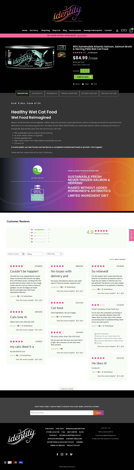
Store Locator (75, 30)
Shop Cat (56, 30)
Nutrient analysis (89, 93)
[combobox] (35, 254)
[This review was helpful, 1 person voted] (118, 293)
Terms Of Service (57, 445)
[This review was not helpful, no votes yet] (40, 300)
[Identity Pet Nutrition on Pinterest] (66, 454)
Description (22, 93)
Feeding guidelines (69, 93)
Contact (108, 30)
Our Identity (37, 93)
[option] (67, 36)
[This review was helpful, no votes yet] (36, 300)
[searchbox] (14, 254)
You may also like (109, 93)
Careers (79, 442)
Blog (65, 30)
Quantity (76, 71)
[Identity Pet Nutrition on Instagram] (62, 454)
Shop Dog (45, 30)
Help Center (72, 432)
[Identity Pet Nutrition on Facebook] (57, 454)
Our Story (34, 30)
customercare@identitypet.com (105, 435)
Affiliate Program (56, 439)
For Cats (60, 429)
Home (24, 30)
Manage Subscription (93, 30)
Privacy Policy (73, 445)
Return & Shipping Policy (70, 435)
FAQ (63, 432)
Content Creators (74, 439)
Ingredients (52, 93)
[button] (131, 235)
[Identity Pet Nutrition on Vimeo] (71, 454)
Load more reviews (67, 389)
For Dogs (49, 429)
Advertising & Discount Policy (60, 442)
